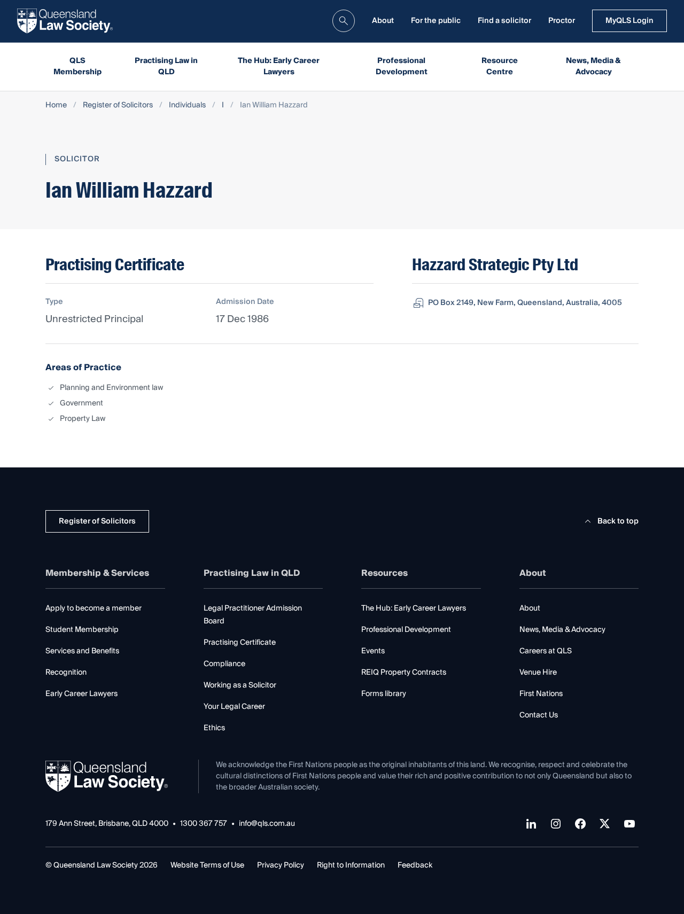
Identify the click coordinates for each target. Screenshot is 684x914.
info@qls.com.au (267, 824)
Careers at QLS (545, 651)
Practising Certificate (240, 642)
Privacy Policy (280, 865)
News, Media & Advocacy (593, 66)
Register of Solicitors (118, 105)
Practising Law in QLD (166, 66)
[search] (343, 21)
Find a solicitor (504, 20)
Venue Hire (538, 672)
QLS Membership (77, 66)
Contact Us (538, 715)
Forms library (383, 694)
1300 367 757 (203, 824)
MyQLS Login (629, 20)
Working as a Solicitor (240, 685)
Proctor (561, 20)
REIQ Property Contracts (403, 672)
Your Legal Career (234, 706)
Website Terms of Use (207, 865)
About (383, 20)
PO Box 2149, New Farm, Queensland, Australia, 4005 (525, 302)
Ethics (214, 728)
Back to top (618, 521)
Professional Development (402, 66)
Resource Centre (499, 66)
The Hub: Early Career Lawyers (279, 66)
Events (373, 651)
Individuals (187, 105)
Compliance (224, 664)
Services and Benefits (82, 651)
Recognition (66, 672)
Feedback (415, 865)
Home (56, 105)
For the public (436, 20)
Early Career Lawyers (81, 694)
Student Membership (82, 629)
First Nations (541, 694)
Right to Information (351, 865)
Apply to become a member (93, 608)
